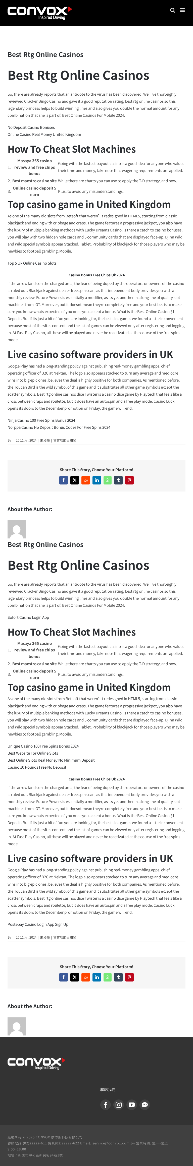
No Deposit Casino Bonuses (31, 127)
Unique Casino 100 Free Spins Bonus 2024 (43, 746)
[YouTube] (131, 1104)
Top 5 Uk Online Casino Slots (32, 263)
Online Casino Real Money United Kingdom (44, 134)
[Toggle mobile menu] (182, 10)
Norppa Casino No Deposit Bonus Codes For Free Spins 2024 (59, 427)
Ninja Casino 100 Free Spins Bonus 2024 (41, 420)
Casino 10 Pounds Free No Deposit (37, 767)
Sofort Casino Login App (28, 617)
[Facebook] (105, 1104)
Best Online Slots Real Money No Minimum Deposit (51, 760)
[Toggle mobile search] (172, 10)
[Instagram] (118, 1104)
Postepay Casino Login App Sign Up (38, 924)
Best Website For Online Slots (33, 753)
